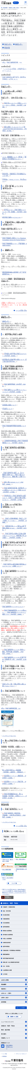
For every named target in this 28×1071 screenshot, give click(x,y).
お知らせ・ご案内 (6, 993)
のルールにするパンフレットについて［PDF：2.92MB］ (14, 391)
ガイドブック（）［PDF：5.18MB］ (14, 777)
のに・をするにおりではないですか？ (14, 685)
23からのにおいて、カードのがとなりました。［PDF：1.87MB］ (14, 497)
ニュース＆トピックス (7, 1021)
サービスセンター (11, 217)
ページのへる (21, 310)
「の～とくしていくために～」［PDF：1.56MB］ (14, 520)
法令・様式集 (6, 966)
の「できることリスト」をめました (14, 180)
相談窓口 (3, 989)
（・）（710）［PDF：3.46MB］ (14, 815)
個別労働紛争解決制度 (8, 958)
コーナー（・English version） (14, 244)
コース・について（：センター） (14, 158)
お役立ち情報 (5, 980)
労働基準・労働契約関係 (9, 907)
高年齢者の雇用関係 (8, 934)
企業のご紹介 (5, 997)
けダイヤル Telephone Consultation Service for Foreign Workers (14, 239)
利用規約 (4, 1056)
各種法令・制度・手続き (8, 1026)
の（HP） (14, 273)
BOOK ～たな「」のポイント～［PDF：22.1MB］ (14, 796)
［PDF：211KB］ (14, 385)
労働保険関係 (6, 918)
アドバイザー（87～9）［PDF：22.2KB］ (14, 659)
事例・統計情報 (5, 1030)
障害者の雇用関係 (7, 930)
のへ (8, 44)
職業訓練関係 (6, 954)
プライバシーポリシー (21, 1053)
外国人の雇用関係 (7, 938)
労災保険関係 (6, 922)
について (7, 409)
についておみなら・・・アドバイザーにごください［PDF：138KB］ (14, 612)
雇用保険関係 (6, 926)
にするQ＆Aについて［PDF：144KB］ (12, 483)
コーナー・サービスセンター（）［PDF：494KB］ (14, 211)
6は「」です (11, 708)
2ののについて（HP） (14, 360)
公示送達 (5, 974)
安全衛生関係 (6, 915)
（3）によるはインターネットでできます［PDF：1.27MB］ (14, 490)
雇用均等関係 (6, 946)
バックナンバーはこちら (9, 736)
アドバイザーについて (12, 606)
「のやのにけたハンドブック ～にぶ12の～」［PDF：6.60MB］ (14, 535)
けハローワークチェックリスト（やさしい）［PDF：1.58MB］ (14, 105)
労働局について (5, 1038)
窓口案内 (3, 1034)
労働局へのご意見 (14, 1016)
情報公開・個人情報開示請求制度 (11, 962)
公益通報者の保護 (7, 970)
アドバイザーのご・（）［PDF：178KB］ (13, 651)
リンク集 (4, 1053)
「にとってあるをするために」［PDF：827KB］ (14, 528)
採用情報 (3, 1002)
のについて (9, 405)
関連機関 (3, 984)
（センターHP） (14, 174)
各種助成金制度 (7, 942)
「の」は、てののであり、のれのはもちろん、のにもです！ (14, 474)
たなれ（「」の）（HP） (13, 771)
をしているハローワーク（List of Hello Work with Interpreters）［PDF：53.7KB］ (14, 128)
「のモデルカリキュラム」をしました (14, 565)
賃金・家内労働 (7, 911)
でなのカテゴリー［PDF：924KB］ (14, 355)
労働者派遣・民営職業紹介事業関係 (11, 950)
